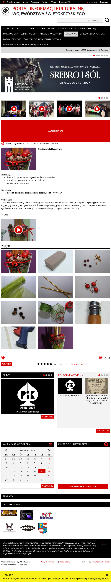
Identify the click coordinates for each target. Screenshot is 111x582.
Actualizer (96, 562)
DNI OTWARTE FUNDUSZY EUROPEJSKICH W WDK (25, 44)
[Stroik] (18, 159)
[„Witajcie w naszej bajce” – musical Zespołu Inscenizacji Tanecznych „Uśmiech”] (69, 109)
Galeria (41, 28)
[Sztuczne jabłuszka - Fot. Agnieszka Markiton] (92, 287)
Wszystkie (47, 417)
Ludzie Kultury (29, 33)
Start (6, 28)
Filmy (31, 28)
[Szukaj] (106, 20)
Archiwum (35, 2)
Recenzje (92, 28)
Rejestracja (103, 2)
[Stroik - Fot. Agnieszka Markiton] (18, 261)
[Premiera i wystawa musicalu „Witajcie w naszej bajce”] (97, 109)
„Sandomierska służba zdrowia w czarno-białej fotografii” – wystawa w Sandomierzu (96, 399)
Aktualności (18, 28)
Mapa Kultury (10, 33)
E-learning (71, 33)
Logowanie (93, 2)
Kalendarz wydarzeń (16, 444)
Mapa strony (64, 562)
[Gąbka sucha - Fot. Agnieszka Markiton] (55, 261)
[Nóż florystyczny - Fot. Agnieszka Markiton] (92, 312)
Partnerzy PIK (64, 2)
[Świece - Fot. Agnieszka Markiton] (55, 287)
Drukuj (107, 357)
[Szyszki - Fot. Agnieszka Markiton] (18, 312)
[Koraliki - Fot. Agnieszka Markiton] (92, 261)
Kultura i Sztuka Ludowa (71, 28)
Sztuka (51, 28)
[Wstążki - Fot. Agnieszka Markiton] (55, 312)
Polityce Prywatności (99, 578)
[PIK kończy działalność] (27, 396)
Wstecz (6, 364)
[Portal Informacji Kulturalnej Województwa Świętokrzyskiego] (55, 11)
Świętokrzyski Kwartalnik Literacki (42, 39)
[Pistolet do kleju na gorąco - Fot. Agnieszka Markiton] (18, 338)
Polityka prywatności (49, 562)
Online (25, 2)
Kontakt (45, 2)
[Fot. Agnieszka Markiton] (18, 287)
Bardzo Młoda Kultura (92, 33)
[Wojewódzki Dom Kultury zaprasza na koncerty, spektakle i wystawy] (41, 109)
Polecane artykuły (70, 375)
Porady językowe (12, 39)
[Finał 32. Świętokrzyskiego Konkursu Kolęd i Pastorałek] (13, 109)
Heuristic (106, 562)
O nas (53, 2)
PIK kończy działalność (27, 411)
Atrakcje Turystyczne (51, 33)
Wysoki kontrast (13, 2)
